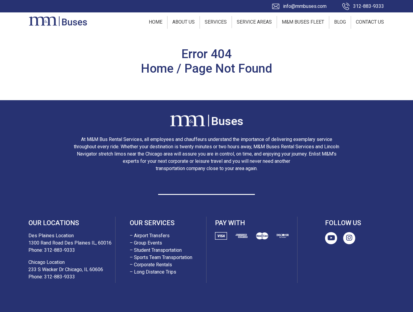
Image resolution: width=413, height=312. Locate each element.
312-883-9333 (368, 6)
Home (155, 22)
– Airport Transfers (150, 235)
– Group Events (146, 243)
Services (216, 22)
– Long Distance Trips (153, 272)
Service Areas (254, 22)
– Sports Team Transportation (161, 257)
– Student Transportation (156, 250)
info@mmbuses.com (305, 6)
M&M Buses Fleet (303, 22)
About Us (183, 22)
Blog (340, 22)
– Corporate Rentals (151, 265)
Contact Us (370, 22)
